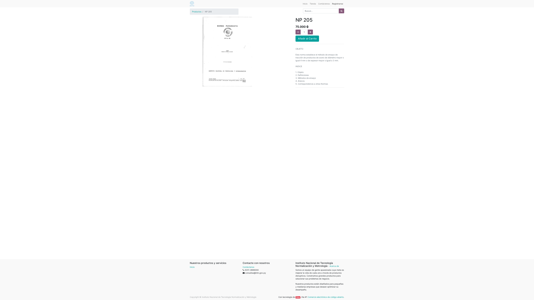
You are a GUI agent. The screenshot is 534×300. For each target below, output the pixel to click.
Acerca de (334, 266)
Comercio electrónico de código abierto (326, 297)
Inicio (192, 267)
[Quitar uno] (298, 32)
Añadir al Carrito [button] (307, 38)
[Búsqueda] (341, 10)
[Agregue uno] (310, 32)
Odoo (298, 297)
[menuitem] (305, 3)
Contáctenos (248, 267)
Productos (196, 11)
